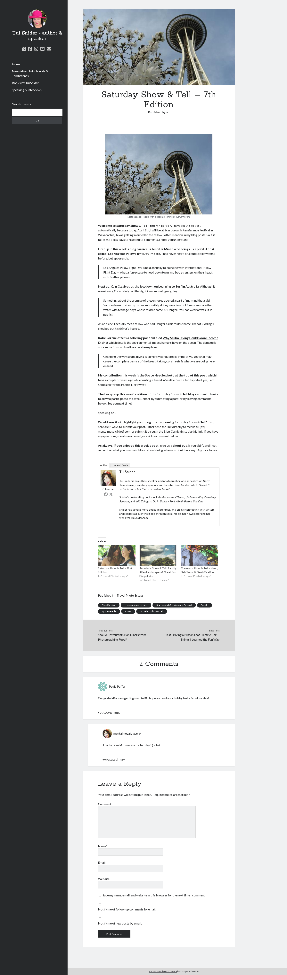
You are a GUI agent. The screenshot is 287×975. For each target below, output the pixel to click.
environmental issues (136, 605)
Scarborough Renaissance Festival (187, 230)
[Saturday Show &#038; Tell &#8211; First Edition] (116, 556)
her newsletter (191, 513)
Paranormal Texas (173, 497)
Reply (117, 712)
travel (128, 611)
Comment (104, 804)
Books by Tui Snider (25, 83)
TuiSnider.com (139, 517)
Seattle (204, 605)
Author (104, 465)
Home (16, 64)
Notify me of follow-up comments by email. (127, 909)
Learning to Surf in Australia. (179, 286)
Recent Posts (120, 465)
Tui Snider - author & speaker (37, 36)
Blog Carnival (109, 605)
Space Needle (109, 611)
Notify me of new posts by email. (120, 923)
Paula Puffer (117, 686)
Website (104, 879)
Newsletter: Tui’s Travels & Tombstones (30, 73)
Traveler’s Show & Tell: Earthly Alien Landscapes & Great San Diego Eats (157, 572)
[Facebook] (105, 494)
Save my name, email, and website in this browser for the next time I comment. (153, 895)
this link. (197, 431)
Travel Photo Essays (130, 595)
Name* (102, 846)
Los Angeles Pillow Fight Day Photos (134, 253)
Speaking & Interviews (27, 90)
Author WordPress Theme (163, 971)
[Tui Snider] (108, 484)
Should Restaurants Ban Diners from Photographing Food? (122, 637)
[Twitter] (111, 494)
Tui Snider (127, 472)
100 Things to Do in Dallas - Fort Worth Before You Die (168, 501)
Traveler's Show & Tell (151, 611)
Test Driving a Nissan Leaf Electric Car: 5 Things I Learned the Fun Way (192, 637)
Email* (102, 862)
